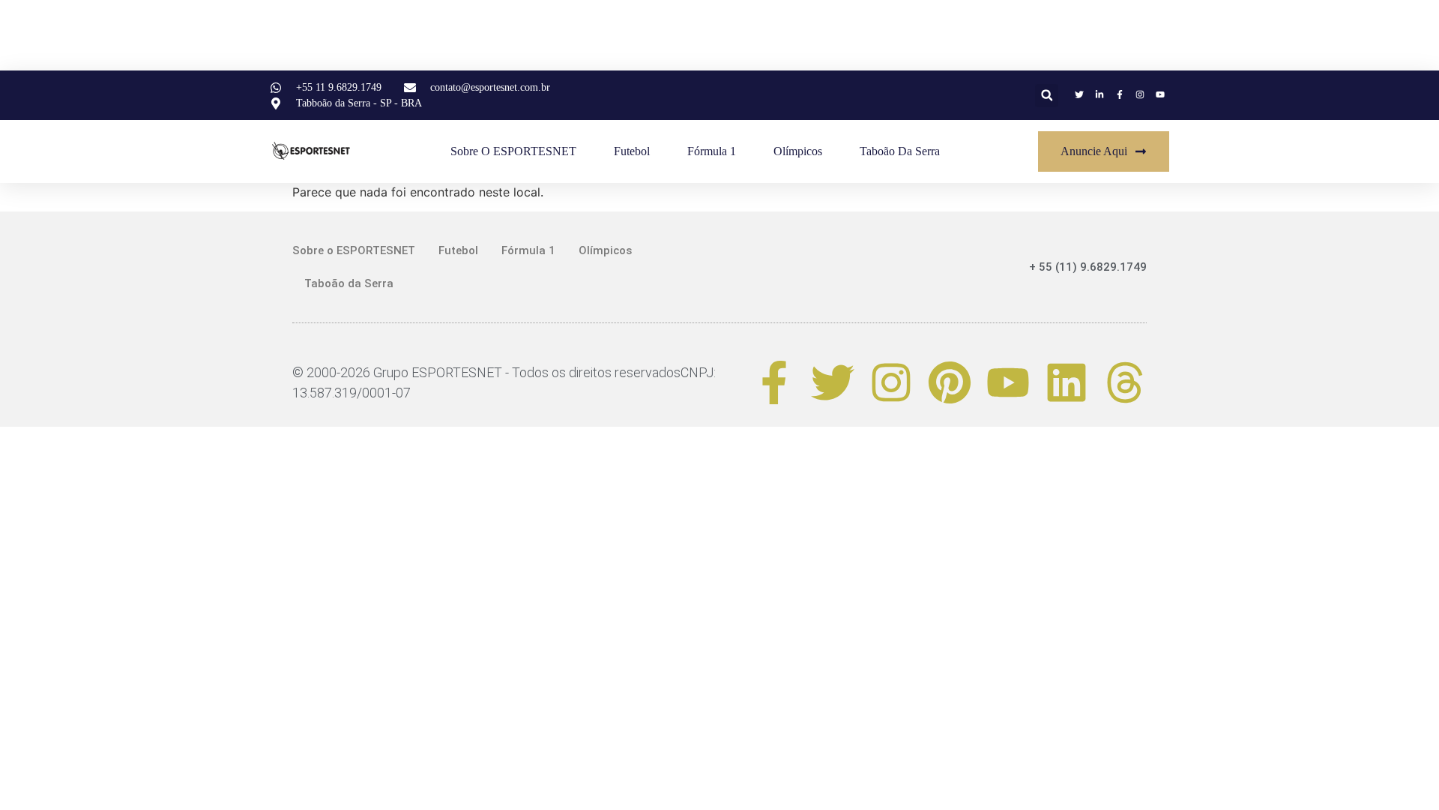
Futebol (632, 151)
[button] (1046, 95)
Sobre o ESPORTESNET (513, 151)
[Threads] (1125, 382)
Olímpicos (797, 151)
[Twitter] (832, 382)
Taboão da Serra (900, 151)
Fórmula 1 (711, 151)
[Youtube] (1008, 382)
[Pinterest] (949, 382)
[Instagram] (891, 382)
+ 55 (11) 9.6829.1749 (1088, 267)
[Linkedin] (1066, 382)
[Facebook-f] (774, 382)
